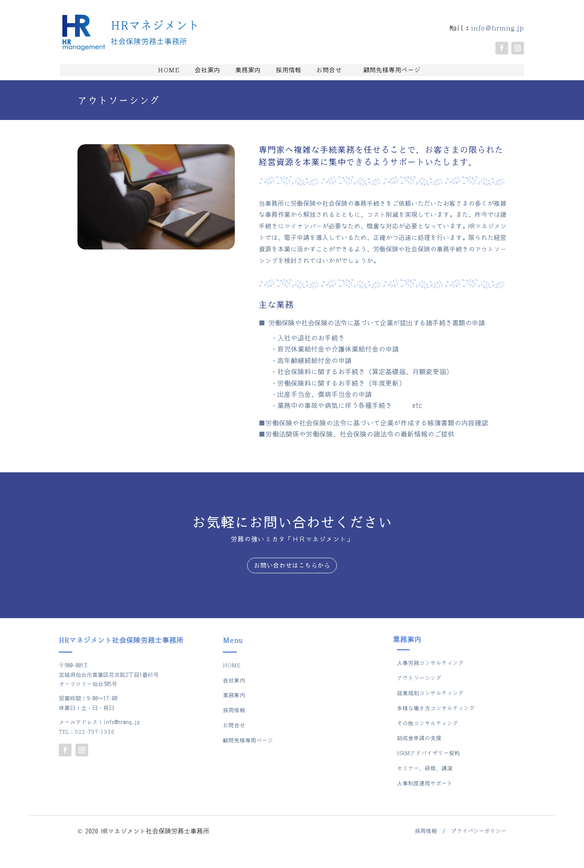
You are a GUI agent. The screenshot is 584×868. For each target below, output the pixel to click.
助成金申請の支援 (419, 738)
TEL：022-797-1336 (86, 732)
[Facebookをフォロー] (501, 48)
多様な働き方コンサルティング (436, 708)
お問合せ (329, 70)
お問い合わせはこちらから (292, 565)
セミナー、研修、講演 (425, 768)
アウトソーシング (419, 678)
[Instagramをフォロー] (517, 48)
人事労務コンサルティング (430, 663)
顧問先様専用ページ (392, 70)
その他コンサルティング (427, 724)
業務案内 (245, 70)
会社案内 (204, 70)
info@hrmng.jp (497, 28)
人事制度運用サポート (425, 784)
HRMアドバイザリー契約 (428, 753)
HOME (169, 70)
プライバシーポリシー (479, 831)
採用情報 (285, 70)
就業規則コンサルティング (430, 693)
